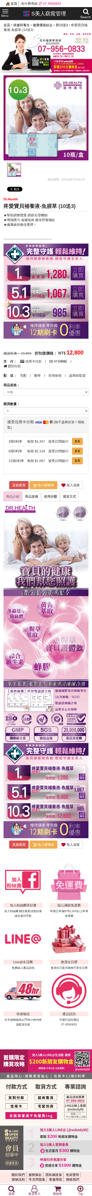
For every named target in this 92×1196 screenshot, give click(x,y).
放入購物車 (45, 485)
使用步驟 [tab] (50, 496)
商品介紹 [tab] (12, 496)
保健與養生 (22, 25)
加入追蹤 (73, 485)
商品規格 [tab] (31, 496)
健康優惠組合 (43, 25)
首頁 (13, 3)
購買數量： (12, 404)
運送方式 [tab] (69, 496)
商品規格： (12, 385)
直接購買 (18, 485)
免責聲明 (72, 1175)
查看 (77, 441)
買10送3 (62, 25)
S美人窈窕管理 (48, 14)
